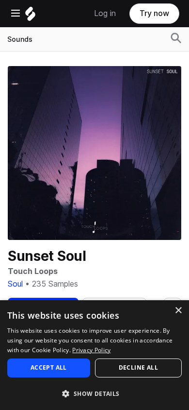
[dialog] (94, 355)
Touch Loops (33, 271)
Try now (154, 13)
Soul (15, 284)
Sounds (19, 39)
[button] (94, 393)
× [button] (178, 310)
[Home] (30, 16)
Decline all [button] (138, 367)
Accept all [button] (49, 367)
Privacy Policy (91, 350)
